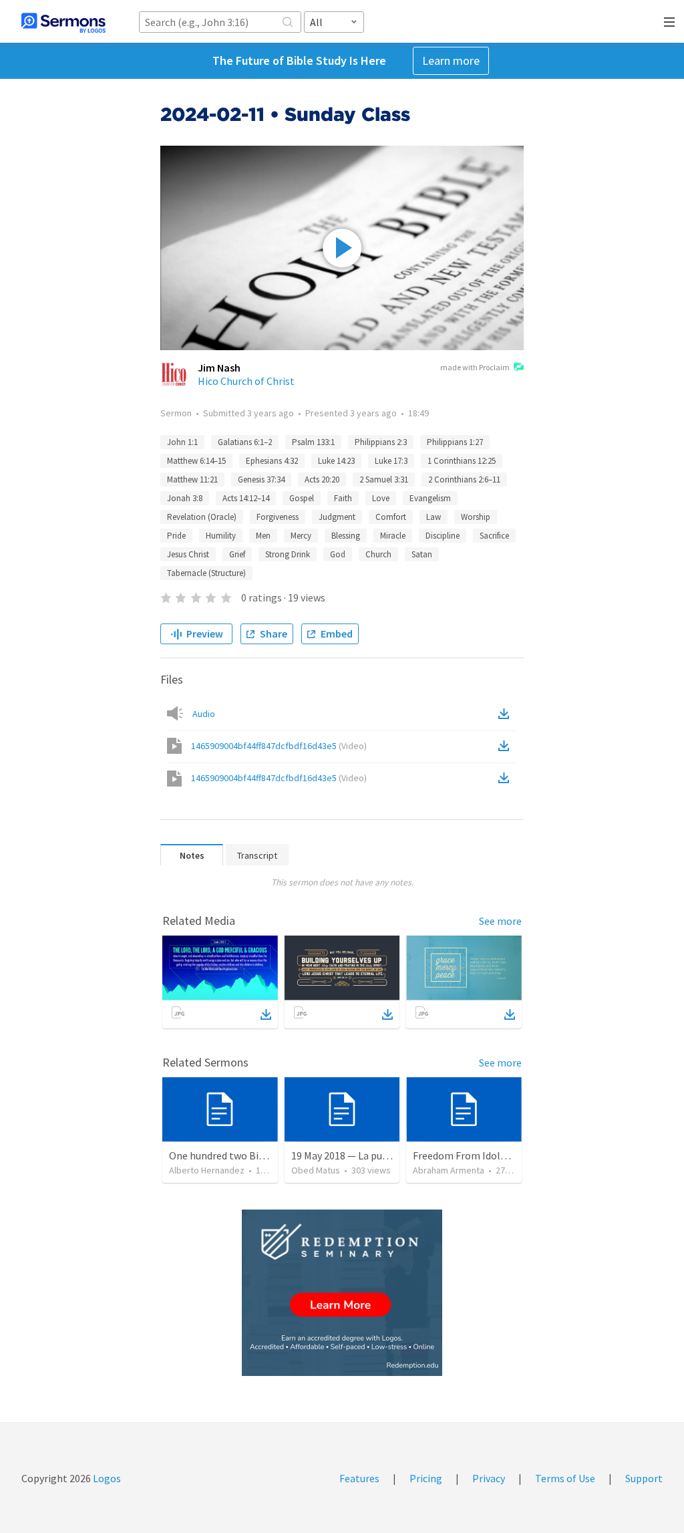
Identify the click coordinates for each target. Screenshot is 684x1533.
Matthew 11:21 (192, 479)
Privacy (488, 1478)
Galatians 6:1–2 (245, 442)
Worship (475, 517)
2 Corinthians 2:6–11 (464, 479)
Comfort (390, 517)
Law (433, 517)
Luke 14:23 (336, 460)
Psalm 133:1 (313, 442)
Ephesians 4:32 (272, 460)
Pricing (425, 1478)
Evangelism (430, 498)
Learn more (451, 60)
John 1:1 (182, 442)
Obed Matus (315, 1170)
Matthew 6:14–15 (196, 460)
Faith (343, 498)
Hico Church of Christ (246, 381)
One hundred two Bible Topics (237, 1155)
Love (380, 498)
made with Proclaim (475, 367)
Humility (221, 535)
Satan (421, 554)
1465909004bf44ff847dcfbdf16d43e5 (279, 746)
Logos (106, 1478)
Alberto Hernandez (206, 1170)
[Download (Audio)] (506, 714)
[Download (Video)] (506, 746)
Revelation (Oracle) (201, 517)
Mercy (301, 535)
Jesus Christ (188, 554)
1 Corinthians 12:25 (462, 460)
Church (378, 554)
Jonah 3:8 (184, 498)
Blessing (345, 535)
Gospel (301, 498)
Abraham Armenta (448, 1170)
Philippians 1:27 (455, 442)
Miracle (392, 535)
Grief (237, 554)
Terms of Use (565, 1478)
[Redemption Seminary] (342, 1293)
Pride (176, 535)
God (337, 554)
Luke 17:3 (391, 460)
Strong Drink (287, 554)
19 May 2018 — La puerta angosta (366, 1155)
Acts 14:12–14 (245, 498)
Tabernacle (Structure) (206, 573)
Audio (203, 714)
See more (500, 921)
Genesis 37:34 (261, 479)
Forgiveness (277, 517)
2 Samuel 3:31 (383, 479)
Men (263, 535)
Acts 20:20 (322, 479)
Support (644, 1478)
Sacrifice (494, 535)
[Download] (266, 1014)
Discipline (442, 535)
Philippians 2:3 (381, 442)
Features (359, 1478)
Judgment (337, 517)
